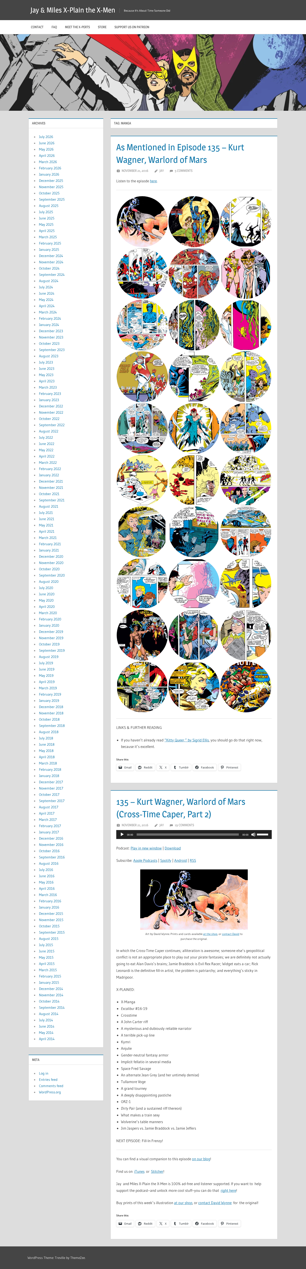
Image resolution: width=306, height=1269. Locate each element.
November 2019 (51, 638)
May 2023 (46, 375)
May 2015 (46, 957)
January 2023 (49, 400)
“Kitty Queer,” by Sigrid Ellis (186, 740)
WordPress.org (50, 1092)
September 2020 (52, 575)
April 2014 (47, 1039)
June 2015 (46, 951)
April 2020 (47, 606)
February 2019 (50, 694)
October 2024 (49, 268)
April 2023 (46, 381)
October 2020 (49, 569)
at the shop (210, 934)
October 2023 (49, 343)
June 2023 (46, 368)
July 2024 (46, 287)
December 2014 (51, 988)
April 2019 (47, 681)
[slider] (263, 834)
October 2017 (49, 794)
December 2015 (51, 913)
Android (180, 860)
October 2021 (49, 494)
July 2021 (46, 512)
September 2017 (52, 800)
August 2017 (48, 807)
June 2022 (46, 443)
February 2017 (50, 826)
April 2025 (47, 230)
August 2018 (48, 732)
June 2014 (46, 1026)
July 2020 (46, 588)
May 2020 (46, 600)
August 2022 (48, 431)
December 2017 (51, 782)
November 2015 (51, 920)
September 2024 (52, 274)
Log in (43, 1073)
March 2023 (48, 387)
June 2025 (46, 218)
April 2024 (47, 306)
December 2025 (51, 180)
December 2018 (51, 707)
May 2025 (46, 224)
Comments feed (51, 1086)
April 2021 (46, 531)
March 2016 (48, 894)
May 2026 (46, 149)
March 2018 (48, 763)
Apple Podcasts (145, 860)
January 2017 (49, 832)
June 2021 (46, 519)
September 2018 (52, 725)
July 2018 (46, 738)
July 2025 (46, 212)
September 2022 (52, 425)
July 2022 (46, 437)
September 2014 (52, 1007)
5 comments (183, 170)
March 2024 (48, 312)
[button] (142, 222)
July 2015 (46, 945)
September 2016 (52, 857)
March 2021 (48, 537)
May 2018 (46, 750)
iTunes (139, 1171)
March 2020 (48, 613)
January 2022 (49, 475)
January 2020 (49, 625)
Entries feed (48, 1079)
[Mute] (253, 834)
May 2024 (46, 299)
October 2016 (49, 851)
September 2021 (52, 500)
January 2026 (49, 174)
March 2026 (48, 162)
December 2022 (51, 406)
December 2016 (51, 838)
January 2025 (49, 249)
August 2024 (48, 281)
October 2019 (49, 644)
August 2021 (48, 506)
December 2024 (51, 255)
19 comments (184, 825)
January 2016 (49, 907)
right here (228, 1190)
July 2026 (46, 136)
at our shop (183, 1202)
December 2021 (51, 481)
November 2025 (51, 187)
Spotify (165, 860)
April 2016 (47, 888)
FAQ (54, 27)
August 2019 (48, 656)
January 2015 (49, 982)
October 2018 (49, 719)
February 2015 (50, 976)
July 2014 (46, 1020)
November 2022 (51, 412)
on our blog (201, 1158)
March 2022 (48, 462)
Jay (161, 170)
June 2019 (46, 669)
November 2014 (51, 995)
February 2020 (50, 619)
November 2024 (51, 262)
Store (102, 27)
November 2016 (51, 844)
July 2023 (46, 362)
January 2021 (49, 550)
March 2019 (48, 688)
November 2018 (51, 713)
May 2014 (46, 1032)
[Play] (122, 834)
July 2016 (46, 869)
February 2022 (50, 468)
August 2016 (48, 863)
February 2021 (50, 544)
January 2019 (49, 700)
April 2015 (47, 963)
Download (173, 848)
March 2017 (48, 819)
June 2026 (46, 143)
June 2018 (46, 744)
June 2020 (46, 594)
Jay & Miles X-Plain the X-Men (72, 10)
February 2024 (50, 318)
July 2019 (46, 663)
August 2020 (48, 581)
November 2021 (51, 487)
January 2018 (49, 775)
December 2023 (51, 331)
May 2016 (46, 882)
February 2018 (50, 769)
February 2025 (50, 243)
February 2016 (50, 901)
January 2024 (49, 324)
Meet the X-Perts (77, 27)
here (153, 181)
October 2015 (49, 926)
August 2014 (48, 1013)
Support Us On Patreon (131, 27)
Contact (37, 27)
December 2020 (51, 556)
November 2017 (51, 788)
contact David (230, 934)
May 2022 (46, 450)
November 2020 (51, 562)
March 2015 (48, 970)
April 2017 (46, 813)
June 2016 (46, 876)
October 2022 (49, 418)
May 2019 (46, 675)
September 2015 (52, 932)
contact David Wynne (215, 1202)
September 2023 (52, 349)
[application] (194, 834)
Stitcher (157, 1171)
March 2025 (48, 237)
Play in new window (146, 848)
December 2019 (51, 631)
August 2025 (48, 205)
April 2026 (47, 155)
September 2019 (52, 650)
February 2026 (50, 168)
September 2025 (52, 199)
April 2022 (46, 456)
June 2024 (46, 293)
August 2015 (48, 938)
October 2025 (49, 193)
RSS (193, 860)
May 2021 (46, 525)
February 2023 (50, 393)
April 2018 (47, 757)
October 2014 (49, 1001)
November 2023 (51, 337)
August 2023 (48, 356)
